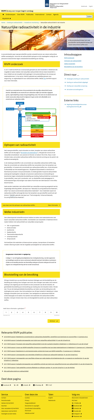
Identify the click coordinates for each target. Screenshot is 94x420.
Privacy (27, 400)
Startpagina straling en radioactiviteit (78, 79)
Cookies (27, 398)
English (91, 6)
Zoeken (89, 16)
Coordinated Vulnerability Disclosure (32, 409)
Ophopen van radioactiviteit (72, 61)
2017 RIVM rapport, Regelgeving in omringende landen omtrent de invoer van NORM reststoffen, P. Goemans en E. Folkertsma (42, 351)
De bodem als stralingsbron (75, 89)
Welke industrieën (69, 64)
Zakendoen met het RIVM (9, 411)
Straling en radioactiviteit (14, 22)
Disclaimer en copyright (32, 406)
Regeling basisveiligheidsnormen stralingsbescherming (78, 106)
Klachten (4, 406)
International (39, 14)
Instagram (82, 414)
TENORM (12, 195)
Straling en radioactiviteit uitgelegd (77, 82)
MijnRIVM (7, 18)
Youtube (81, 411)
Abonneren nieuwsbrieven (80, 398)
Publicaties (30, 14)
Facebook (82, 406)
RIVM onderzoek (69, 58)
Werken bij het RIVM (7, 403)
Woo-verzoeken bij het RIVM (10, 408)
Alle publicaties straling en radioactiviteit (16, 371)
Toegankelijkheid (30, 403)
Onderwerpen (10, 14)
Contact (48, 14)
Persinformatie (5, 400)
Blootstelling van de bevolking (73, 67)
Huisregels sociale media (8, 414)
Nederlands (84, 6)
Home (3, 14)
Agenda (55, 14)
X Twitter (81, 403)
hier (44, 78)
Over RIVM (20, 14)
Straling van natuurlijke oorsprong (77, 86)
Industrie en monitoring (31, 22)
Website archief (29, 413)
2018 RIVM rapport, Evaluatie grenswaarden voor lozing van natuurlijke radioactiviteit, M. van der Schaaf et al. (37, 340)
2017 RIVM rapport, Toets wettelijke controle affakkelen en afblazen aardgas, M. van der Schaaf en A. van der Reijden (39, 367)
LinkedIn (81, 408)
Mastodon (82, 416)
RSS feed (74, 400)
